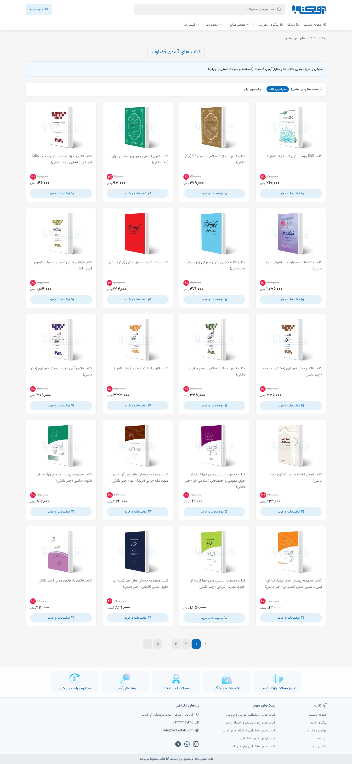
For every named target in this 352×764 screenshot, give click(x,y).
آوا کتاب (321, 38)
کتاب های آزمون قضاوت (176, 51)
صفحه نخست (313, 25)
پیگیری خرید (318, 722)
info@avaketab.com (178, 730)
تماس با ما (319, 746)
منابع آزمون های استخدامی (257, 738)
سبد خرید (36, 9)
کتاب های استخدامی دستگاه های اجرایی (248, 730)
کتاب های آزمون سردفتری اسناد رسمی (250, 722)
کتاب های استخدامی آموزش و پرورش (250, 715)
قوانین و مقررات (316, 730)
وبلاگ (291, 25)
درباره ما (321, 738)
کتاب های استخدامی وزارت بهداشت (251, 746)
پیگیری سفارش (268, 25)
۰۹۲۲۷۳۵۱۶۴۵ (183, 722)
